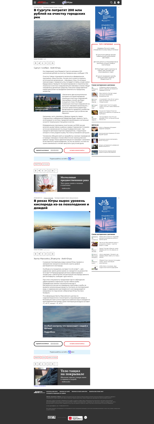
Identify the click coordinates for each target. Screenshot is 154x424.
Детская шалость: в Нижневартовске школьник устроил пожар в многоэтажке (106, 63)
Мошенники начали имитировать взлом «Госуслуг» (108, 140)
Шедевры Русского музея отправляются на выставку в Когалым (105, 49)
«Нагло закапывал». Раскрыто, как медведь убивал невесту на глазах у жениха (109, 256)
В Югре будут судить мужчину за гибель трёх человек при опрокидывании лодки (106, 70)
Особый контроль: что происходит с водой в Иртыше (66, 327)
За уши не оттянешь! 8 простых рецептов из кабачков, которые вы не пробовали (109, 112)
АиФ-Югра (46, 249)
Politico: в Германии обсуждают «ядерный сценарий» (107, 128)
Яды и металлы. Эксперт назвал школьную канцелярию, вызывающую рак (108, 95)
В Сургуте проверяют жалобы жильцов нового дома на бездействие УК (106, 77)
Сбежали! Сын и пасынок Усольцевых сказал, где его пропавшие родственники (109, 262)
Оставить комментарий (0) (77, 150)
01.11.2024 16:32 (38, 7)
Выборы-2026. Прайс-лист (96, 391)
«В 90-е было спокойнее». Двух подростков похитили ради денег (108, 266)
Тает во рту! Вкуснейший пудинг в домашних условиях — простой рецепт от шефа (108, 244)
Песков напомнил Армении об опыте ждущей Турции (109, 134)
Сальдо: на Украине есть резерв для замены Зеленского (109, 145)
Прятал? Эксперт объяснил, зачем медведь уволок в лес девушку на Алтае (108, 250)
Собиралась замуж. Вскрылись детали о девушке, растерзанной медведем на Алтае (108, 89)
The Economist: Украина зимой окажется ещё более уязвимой (107, 151)
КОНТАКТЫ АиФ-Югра (52, 391)
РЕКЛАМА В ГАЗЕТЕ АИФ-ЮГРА (79, 391)
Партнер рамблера (61, 417)
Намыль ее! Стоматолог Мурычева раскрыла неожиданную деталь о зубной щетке (108, 238)
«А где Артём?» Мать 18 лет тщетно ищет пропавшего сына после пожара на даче (109, 100)
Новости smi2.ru (40, 192)
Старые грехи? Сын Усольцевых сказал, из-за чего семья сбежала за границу (109, 106)
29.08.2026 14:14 (38, 198)
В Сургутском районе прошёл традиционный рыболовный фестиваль (106, 56)
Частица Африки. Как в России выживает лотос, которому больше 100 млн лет (109, 118)
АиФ (44, 59)
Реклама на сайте (65, 391)
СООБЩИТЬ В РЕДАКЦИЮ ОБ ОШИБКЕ (56, 393)
